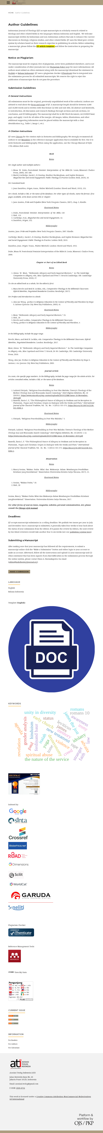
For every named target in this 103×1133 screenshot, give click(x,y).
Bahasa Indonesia (16, 591)
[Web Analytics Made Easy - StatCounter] (11, 972)
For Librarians (13, 1048)
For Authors (12, 1044)
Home (11, 13)
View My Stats (21, 972)
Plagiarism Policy (57, 67)
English (11, 588)
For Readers (12, 1040)
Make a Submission (19, 572)
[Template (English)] (51, 691)
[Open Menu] (8, 2)
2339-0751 (20, 1088)
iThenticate (67, 73)
